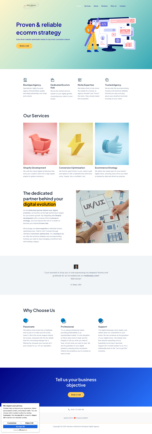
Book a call (24, 46)
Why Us (113, 6)
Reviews (104, 6)
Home (79, 6)
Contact (122, 6)
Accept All (20, 427)
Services (87, 6)
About (96, 6)
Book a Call (76, 395)
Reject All (29, 423)
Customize (11, 423)
